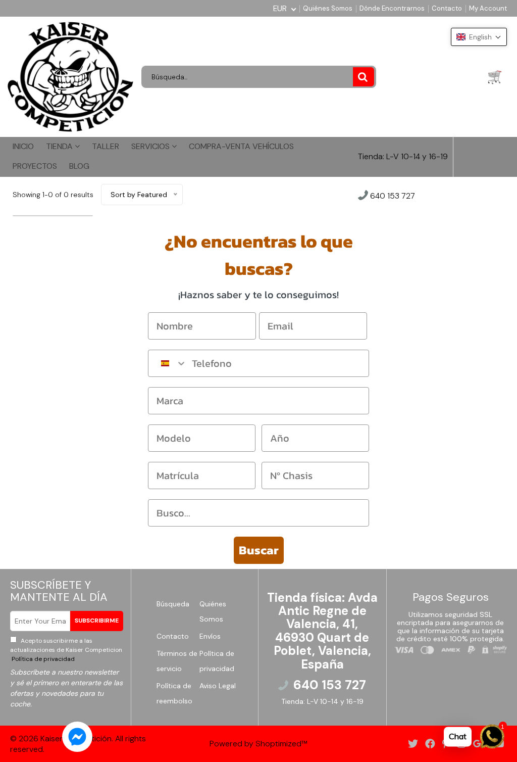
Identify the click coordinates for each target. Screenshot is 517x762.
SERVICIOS (151, 146)
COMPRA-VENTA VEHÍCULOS (241, 146)
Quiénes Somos (327, 9)
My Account (488, 9)
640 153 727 (391, 196)
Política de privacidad (42, 659)
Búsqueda (173, 603)
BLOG (79, 166)
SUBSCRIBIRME (97, 620)
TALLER (105, 146)
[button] (478, 36)
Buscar (259, 550)
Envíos (210, 636)
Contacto (447, 9)
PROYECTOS (35, 166)
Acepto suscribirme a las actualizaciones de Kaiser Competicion (66, 650)
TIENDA (60, 146)
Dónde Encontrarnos (392, 9)
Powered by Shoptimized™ (258, 743)
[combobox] (167, 363)
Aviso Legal (217, 685)
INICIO (23, 146)
